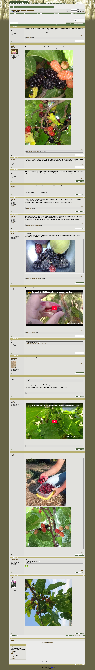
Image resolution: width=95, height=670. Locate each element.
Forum (23, 7)
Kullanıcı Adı (69, 9)
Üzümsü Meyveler (30, 10)
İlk (75, 23)
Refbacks (12, 656)
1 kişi (42, 151)
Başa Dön (83, 664)
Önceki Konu (44, 642)
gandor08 (38, 151)
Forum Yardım (39, 13)
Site (12, 7)
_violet (13, 577)
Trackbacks (13, 654)
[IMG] (12, 653)
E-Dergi (32, 7)
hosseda (13, 29)
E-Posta (52, 7)
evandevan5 (15, 559)
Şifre (67, 11)
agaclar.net (14, 10)
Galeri (28, 7)
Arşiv (80, 664)
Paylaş (82, 35)
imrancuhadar (29, 151)
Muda (12, 46)
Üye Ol (15, 13)
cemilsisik (14, 358)
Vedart (13, 233)
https (83, 11)
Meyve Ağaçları (23, 10)
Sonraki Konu (50, 642)
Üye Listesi (56, 13)
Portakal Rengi (37, 278)
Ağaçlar (18, 10)
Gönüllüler (46, 7)
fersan (13, 160)
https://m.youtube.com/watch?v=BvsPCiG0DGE (37, 343)
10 (79, 23)
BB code (12, 651)
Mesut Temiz (29, 225)
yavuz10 (29, 445)
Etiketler (12, 638)
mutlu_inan (29, 37)
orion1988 (34, 151)
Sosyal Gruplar (39, 7)
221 (80, 20)
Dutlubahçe (29, 208)
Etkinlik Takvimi (74, 13)
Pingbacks (13, 655)
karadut (12, 640)
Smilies (12, 652)
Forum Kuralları (13, 658)
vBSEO (52, 667)
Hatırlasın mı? (81, 10)
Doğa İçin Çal (17, 7)
